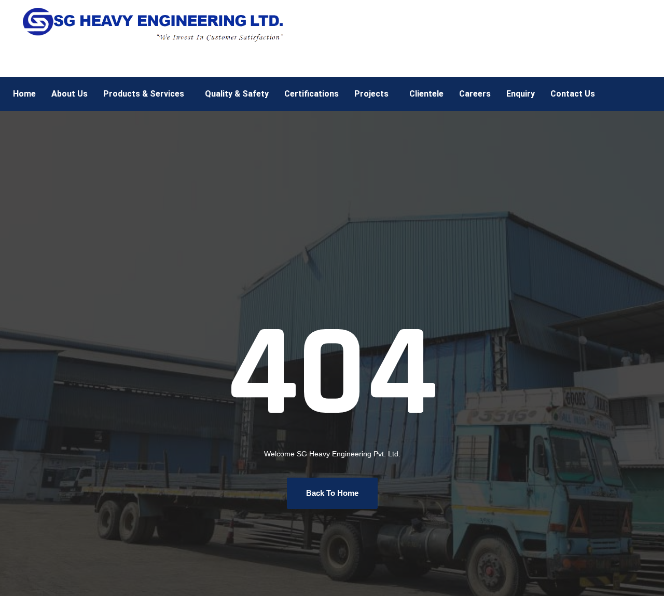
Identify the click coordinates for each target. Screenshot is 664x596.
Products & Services (143, 94)
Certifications (311, 94)
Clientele (426, 94)
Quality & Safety (237, 94)
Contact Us (572, 94)
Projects (371, 94)
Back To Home (332, 493)
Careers (475, 94)
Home (24, 94)
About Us (69, 94)
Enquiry (520, 94)
